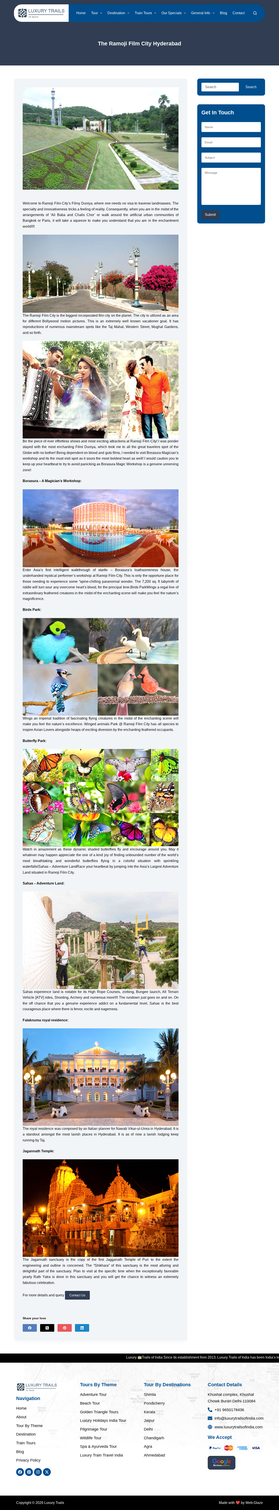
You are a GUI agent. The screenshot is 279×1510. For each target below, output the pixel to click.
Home (81, 13)
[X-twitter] (47, 1472)
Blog (223, 13)
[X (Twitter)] (47, 1328)
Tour (94, 13)
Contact (239, 13)
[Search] (255, 13)
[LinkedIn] (82, 1328)
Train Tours (143, 13)
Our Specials (172, 13)
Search (251, 87)
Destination (116, 13)
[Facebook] (30, 1328)
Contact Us (77, 1295)
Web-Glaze (254, 1503)
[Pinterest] (65, 1328)
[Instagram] (38, 1472)
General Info (200, 13)
